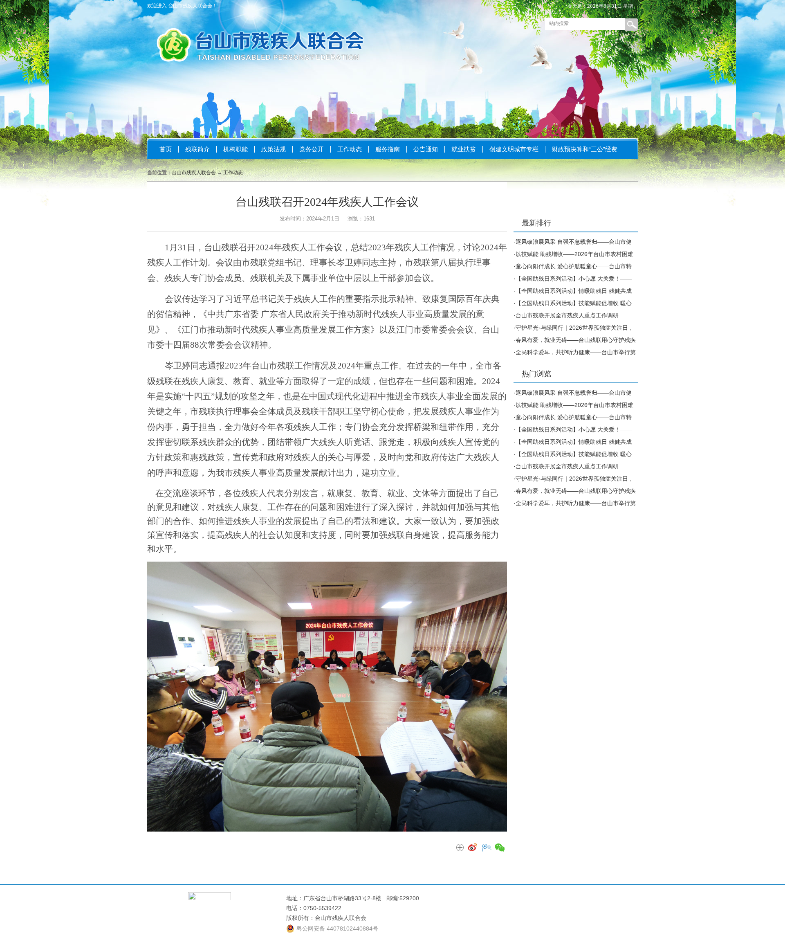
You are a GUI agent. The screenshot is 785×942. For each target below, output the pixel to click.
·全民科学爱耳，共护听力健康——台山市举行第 (575, 352)
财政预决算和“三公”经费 (584, 149)
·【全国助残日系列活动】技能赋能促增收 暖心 (573, 303)
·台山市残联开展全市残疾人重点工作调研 (566, 315)
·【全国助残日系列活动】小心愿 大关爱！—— (573, 278)
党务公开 (311, 149)
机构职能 (235, 149)
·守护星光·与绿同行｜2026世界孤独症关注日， (574, 327)
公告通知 (425, 149)
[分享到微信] (499, 848)
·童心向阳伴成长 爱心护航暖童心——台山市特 (573, 266)
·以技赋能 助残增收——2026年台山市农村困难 (573, 254)
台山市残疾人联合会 (194, 172)
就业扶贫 (463, 149)
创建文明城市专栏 (513, 149)
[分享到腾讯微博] (486, 848)
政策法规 (273, 149)
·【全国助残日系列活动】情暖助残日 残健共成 (573, 291)
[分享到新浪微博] (473, 848)
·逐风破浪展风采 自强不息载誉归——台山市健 (573, 241)
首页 (165, 149)
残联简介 (197, 149)
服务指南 (387, 149)
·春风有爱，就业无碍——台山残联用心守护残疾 (575, 340)
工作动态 (349, 149)
